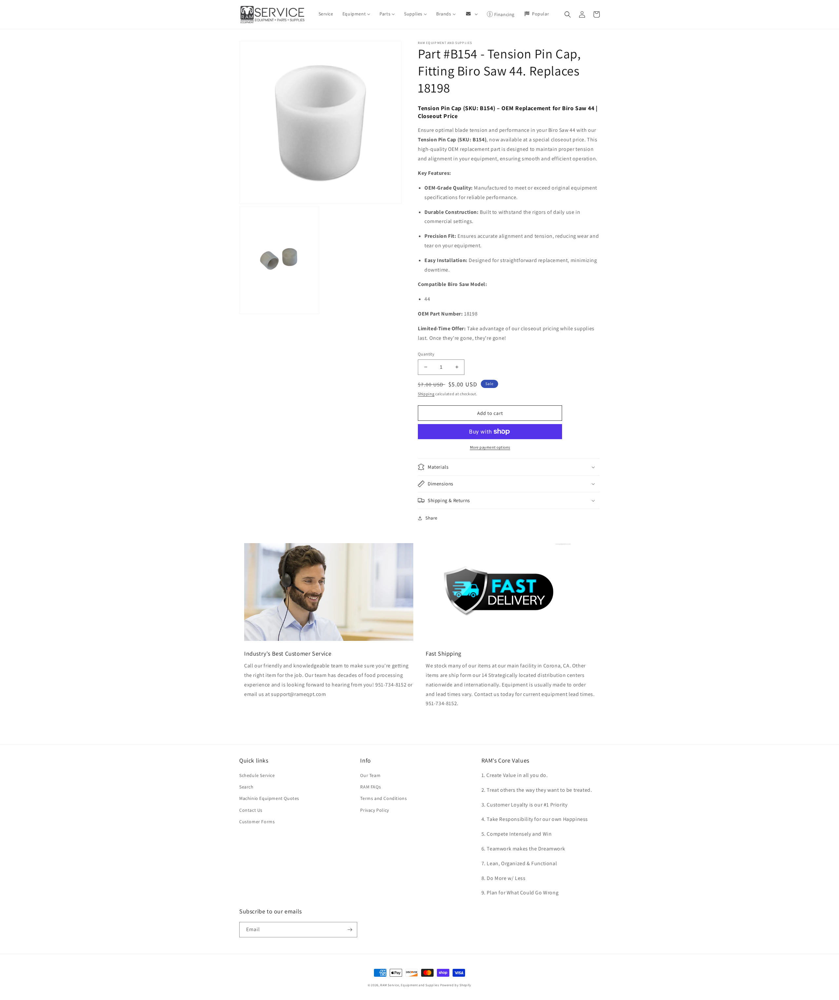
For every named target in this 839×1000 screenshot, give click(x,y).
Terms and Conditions (383, 798)
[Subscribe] (349, 929)
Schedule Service (257, 775)
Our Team (370, 775)
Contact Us (251, 810)
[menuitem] (326, 14)
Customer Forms (257, 822)
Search (246, 787)
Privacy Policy (374, 810)
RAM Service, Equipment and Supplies (409, 985)
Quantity (426, 354)
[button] (567, 14)
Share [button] (431, 518)
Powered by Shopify (456, 985)
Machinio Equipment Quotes (269, 798)
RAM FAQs (370, 787)
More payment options (490, 447)
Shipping (426, 393)
